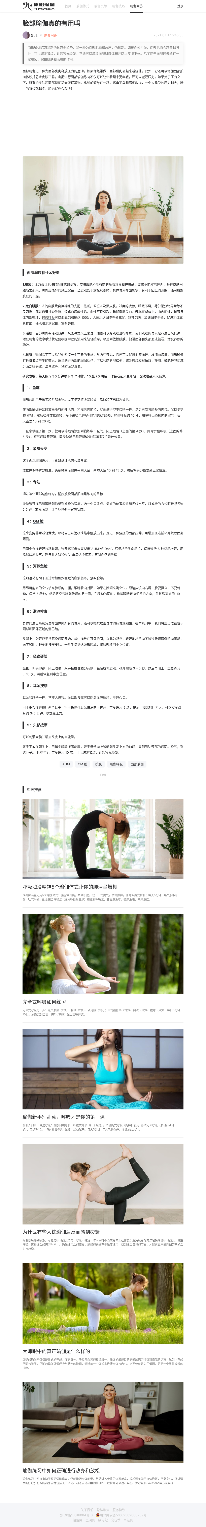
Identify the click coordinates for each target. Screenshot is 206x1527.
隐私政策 (103, 1510)
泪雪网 (77, 1520)
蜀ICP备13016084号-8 (76, 1515)
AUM (95, 549)
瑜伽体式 (82, 6)
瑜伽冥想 (100, 6)
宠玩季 (116, 1520)
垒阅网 (90, 1520)
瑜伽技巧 (118, 6)
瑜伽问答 (136, 6)
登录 (180, 6)
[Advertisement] (103, 124)
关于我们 (87, 1510)
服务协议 (118, 1510)
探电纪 (103, 1520)
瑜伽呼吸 (48, 317)
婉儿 (34, 35)
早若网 (128, 1520)
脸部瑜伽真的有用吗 (51, 23)
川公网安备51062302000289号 (123, 1515)
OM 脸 (38, 521)
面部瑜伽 (29, 71)
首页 (68, 6)
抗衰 (98, 764)
